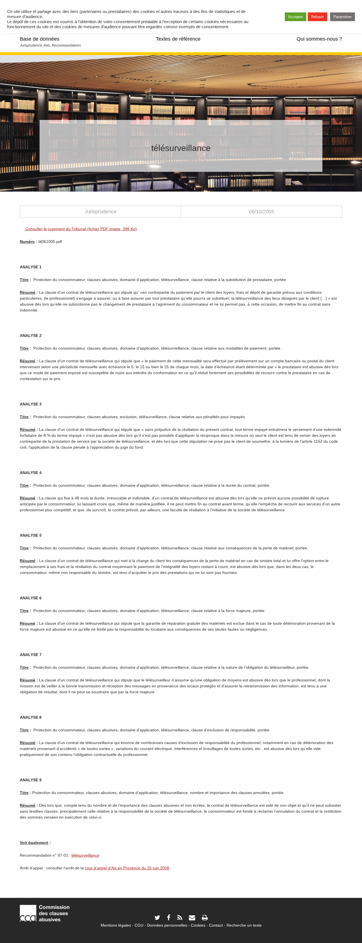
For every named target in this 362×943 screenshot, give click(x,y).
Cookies (198, 925)
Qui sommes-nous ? (319, 39)
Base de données (39, 39)
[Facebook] (169, 918)
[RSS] (179, 918)
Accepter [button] (295, 17)
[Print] (205, 918)
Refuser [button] (317, 17)
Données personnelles (167, 925)
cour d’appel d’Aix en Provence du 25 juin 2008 (127, 868)
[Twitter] (157, 918)
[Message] (192, 918)
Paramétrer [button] (342, 17)
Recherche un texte (244, 925)
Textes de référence (178, 39)
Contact (216, 925)
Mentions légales (116, 925)
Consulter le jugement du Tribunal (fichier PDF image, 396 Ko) (80, 229)
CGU (139, 925)
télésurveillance (85, 855)
